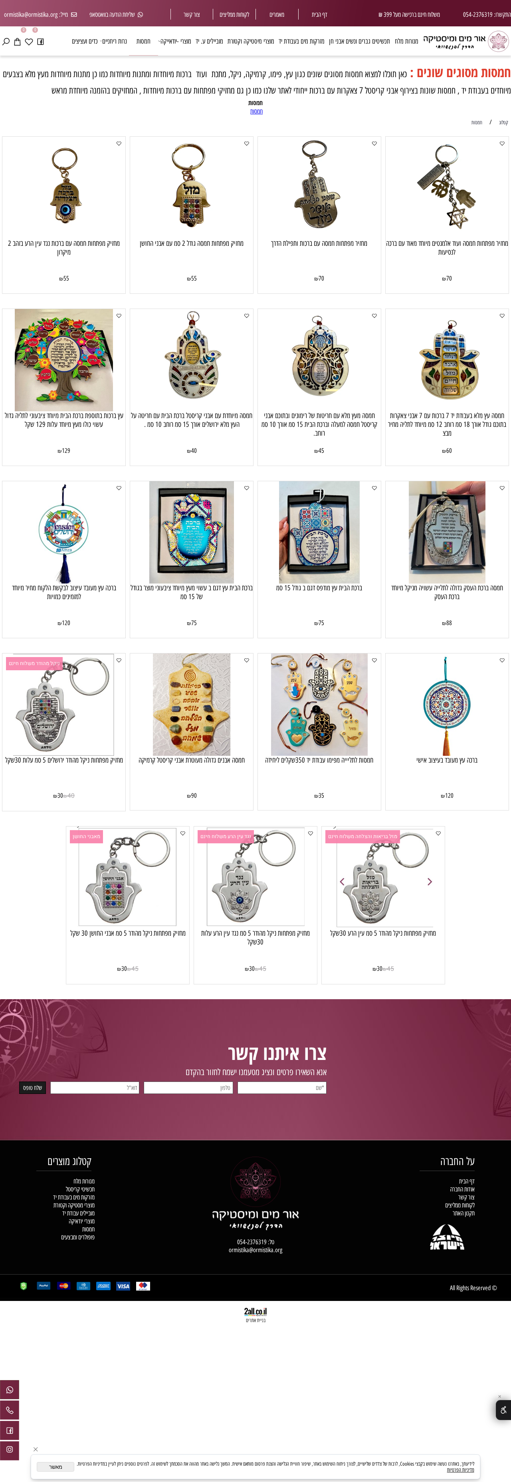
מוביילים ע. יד (209, 41)
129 (66, 450)
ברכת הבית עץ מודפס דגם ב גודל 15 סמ (319, 588)
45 (321, 450)
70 (449, 278)
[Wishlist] (28, 41)
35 (321, 795)
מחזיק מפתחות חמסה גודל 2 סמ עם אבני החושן (192, 243)
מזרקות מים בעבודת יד (302, 41)
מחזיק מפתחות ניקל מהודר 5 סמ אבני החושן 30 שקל (128, 933)
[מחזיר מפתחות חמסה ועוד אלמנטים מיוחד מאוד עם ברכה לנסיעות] (447, 237)
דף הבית (319, 14)
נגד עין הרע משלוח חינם (225, 836)
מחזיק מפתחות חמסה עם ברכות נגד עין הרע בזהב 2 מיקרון (64, 248)
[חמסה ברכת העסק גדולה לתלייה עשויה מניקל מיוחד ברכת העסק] (447, 581)
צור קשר (192, 14)
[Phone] (9, 1412)
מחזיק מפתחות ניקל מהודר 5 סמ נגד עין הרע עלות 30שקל (255, 937)
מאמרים (276, 14)
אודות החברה (462, 1189)
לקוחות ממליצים (460, 1205)
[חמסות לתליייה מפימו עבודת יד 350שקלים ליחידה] (319, 753)
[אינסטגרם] (9, 1452)
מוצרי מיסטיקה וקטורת (251, 41)
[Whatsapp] (9, 1391)
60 (449, 450)
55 (194, 278)
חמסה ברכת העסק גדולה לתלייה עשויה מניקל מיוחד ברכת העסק (447, 592)
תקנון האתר (464, 1213)
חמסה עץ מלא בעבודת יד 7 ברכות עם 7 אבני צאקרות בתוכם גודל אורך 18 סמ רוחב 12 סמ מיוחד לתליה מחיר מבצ (447, 424)
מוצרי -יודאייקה (175, 41)
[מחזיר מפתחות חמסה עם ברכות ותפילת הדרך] (319, 237)
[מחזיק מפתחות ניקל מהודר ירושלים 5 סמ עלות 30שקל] (64, 753)
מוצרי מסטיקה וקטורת (74, 1205)
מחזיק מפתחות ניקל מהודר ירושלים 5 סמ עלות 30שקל (64, 760)
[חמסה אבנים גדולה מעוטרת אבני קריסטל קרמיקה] (191, 753)
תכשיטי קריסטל (80, 1189)
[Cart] (17, 41)
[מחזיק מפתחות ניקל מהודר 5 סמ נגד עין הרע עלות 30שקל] (255, 926)
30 (60, 795)
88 (449, 623)
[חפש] (5, 41)
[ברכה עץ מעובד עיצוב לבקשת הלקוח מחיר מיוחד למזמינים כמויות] (64, 581)
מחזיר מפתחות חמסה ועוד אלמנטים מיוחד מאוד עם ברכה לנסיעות (447, 248)
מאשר (55, 1467)
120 (66, 623)
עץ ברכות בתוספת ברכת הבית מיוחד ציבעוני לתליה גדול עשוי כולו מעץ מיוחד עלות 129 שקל (64, 420)
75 (321, 623)
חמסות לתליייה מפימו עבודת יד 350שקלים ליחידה (319, 760)
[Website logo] (466, 39)
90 (194, 795)
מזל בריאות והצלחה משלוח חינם (362, 836)
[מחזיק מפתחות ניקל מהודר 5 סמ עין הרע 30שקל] (383, 926)
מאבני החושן (86, 836)
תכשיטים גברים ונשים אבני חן (359, 41)
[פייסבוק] (40, 41)
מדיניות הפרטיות (460, 1470)
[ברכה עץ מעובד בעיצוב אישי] (447, 753)
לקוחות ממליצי (235, 14)
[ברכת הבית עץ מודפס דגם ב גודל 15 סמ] (319, 581)
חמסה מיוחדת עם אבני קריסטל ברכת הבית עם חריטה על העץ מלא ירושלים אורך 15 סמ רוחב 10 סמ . (191, 420)
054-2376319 (252, 1242)
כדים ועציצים (85, 41)
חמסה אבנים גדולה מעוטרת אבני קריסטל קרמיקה (192, 760)
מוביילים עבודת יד (78, 1213)
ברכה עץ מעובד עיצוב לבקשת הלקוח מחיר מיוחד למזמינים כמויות (64, 592)
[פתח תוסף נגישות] (503, 1410)
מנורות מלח (406, 41)
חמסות (144, 41)
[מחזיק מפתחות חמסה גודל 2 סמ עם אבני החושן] (191, 237)
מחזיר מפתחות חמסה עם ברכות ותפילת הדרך (319, 243)
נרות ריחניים (114, 41)
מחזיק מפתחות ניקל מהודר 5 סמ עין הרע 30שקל (383, 933)
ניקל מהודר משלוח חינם (34, 663)
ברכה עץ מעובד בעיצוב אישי (446, 760)
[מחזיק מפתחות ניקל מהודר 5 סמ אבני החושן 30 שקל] (127, 926)
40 (194, 450)
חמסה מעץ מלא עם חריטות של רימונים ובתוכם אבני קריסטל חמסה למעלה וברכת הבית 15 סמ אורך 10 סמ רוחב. (319, 424)
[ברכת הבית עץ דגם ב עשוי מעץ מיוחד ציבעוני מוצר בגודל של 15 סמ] (191, 581)
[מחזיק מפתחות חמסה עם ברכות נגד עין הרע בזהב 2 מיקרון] (64, 237)
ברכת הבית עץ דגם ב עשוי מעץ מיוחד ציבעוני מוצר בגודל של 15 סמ (192, 592)
